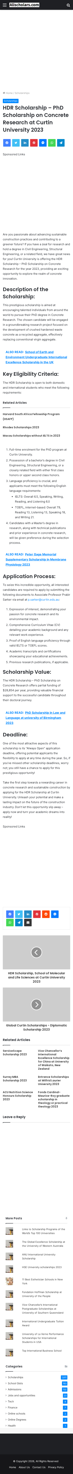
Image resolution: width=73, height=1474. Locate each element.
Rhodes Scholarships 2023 (21, 427)
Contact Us (38, 1467)
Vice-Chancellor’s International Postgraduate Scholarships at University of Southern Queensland (42, 1308)
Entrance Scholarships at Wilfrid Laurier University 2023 (53, 1080)
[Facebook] (10, 914)
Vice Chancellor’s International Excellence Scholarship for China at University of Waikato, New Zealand (53, 1060)
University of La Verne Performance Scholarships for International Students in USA (43, 1337)
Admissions (14, 1389)
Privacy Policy (56, 1467)
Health (12, 1425)
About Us (24, 1467)
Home (9, 92)
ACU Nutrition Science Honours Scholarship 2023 (18, 1095)
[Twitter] (19, 914)
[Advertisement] (36, 50)
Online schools (16, 1413)
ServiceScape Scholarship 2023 (15, 1052)
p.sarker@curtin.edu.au (43, 599)
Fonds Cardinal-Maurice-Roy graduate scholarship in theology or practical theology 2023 (54, 1099)
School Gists (15, 1383)
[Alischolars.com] (24, 5)
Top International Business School (42, 1350)
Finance (12, 1407)
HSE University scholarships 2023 (42, 1267)
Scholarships (22, 92)
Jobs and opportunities (21, 1395)
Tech (11, 1401)
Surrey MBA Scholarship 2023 (15, 1078)
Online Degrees (17, 1419)
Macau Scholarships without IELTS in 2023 (31, 436)
